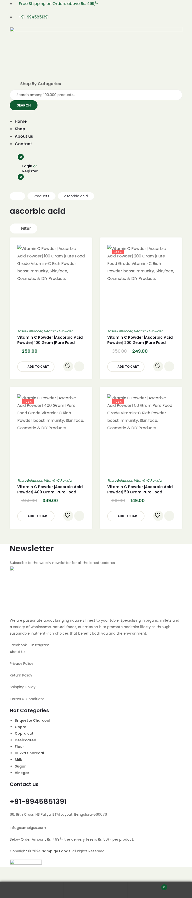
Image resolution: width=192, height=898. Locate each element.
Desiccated (25, 740)
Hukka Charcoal (29, 753)
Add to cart (38, 366)
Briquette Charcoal (32, 720)
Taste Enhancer (29, 331)
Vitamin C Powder (58, 331)
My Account (32, 890)
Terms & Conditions (27, 698)
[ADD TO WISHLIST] (68, 366)
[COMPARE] (79, 366)
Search (96, 890)
